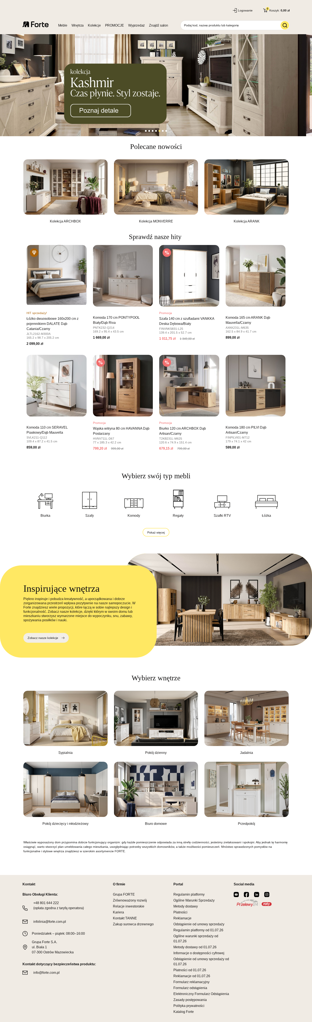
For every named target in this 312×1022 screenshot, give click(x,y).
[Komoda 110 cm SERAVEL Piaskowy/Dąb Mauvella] (57, 385)
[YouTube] (236, 894)
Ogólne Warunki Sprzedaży (194, 900)
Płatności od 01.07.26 (189, 970)
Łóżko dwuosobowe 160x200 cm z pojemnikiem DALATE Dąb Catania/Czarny (53, 324)
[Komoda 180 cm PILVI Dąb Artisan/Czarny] (256, 385)
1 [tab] (146, 131)
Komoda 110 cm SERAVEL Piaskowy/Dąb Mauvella (47, 430)
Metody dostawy (185, 906)
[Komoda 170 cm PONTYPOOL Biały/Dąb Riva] (123, 276)
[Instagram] (266, 894)
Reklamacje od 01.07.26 (191, 976)
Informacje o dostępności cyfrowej (198, 953)
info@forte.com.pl (46, 972)
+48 (46, 903)
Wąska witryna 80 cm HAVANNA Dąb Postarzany (121, 431)
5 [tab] (159, 131)
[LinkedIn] (256, 894)
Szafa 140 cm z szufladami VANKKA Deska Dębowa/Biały (186, 321)
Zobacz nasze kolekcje (43, 638)
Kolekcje (94, 25)
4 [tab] (156, 131)
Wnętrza (78, 25)
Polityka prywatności (188, 1006)
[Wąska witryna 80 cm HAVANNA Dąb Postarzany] (123, 385)
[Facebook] (246, 894)
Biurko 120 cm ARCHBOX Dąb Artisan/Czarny (182, 431)
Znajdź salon (158, 25)
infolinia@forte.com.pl (49, 921)
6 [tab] (163, 131)
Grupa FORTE (124, 894)
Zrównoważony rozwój (130, 900)
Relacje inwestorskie (128, 906)
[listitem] (65, 191)
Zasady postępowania (190, 1000)
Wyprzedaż (136, 25)
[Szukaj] (285, 25)
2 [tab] (149, 131)
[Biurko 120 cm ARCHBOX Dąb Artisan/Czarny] (189, 385)
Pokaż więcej (156, 532)
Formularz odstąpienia (190, 988)
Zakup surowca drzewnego (133, 924)
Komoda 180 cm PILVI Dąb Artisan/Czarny (246, 430)
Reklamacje (182, 918)
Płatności (180, 912)
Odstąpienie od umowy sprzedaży (198, 924)
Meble (62, 25)
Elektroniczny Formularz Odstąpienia (201, 994)
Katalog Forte (183, 1012)
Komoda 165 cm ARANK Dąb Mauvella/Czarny (248, 320)
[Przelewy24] (254, 903)
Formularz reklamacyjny (191, 982)
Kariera (118, 912)
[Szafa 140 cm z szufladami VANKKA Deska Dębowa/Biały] (189, 276)
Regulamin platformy (189, 894)
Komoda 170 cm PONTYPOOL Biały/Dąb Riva (116, 320)
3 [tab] (152, 131)
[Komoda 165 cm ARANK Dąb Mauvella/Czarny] (256, 276)
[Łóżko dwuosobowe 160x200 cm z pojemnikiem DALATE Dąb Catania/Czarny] (57, 276)
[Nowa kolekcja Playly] (156, 85)
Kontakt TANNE (125, 918)
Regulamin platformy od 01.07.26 (198, 930)
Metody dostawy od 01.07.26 (194, 947)
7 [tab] (166, 131)
